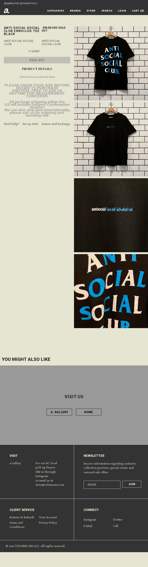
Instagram (90, 520)
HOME (88, 412)
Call (115, 526)
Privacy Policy (48, 523)
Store (91, 11)
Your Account (48, 517)
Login (122, 11)
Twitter (117, 520)
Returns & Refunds (22, 517)
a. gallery (59, 412)
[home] (6, 10)
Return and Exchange (56, 124)
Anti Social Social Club (19, 42)
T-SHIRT (34, 51)
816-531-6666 (30, 124)
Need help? (11, 124)
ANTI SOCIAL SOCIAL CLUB (51, 42)
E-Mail (88, 526)
